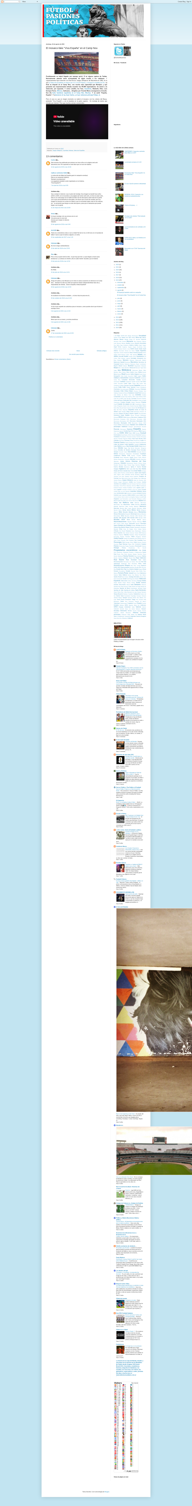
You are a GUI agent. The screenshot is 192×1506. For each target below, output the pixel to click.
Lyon (119, 500)
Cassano (126, 385)
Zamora (138, 616)
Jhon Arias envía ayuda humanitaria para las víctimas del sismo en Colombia (134, 697)
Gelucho (127, 1190)
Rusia (126, 573)
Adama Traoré (117, 337)
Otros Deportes (118, 532)
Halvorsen (126, 457)
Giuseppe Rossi (135, 450)
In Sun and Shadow (122, 907)
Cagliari (139, 376)
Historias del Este (139, 461)
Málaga (116, 502)
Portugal (116, 548)
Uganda (131, 605)
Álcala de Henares (134, 339)
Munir (128, 519)
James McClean (130, 472)
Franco (122, 442)
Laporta (138, 487)
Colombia (138, 395)
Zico (121, 618)
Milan (120, 512)
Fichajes (120, 438)
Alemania (129, 341)
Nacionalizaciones (120, 521)
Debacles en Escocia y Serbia (133, 651)
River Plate (124, 569)
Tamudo (125, 597)
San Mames (135, 575)
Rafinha (144, 556)
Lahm (134, 487)
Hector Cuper (137, 457)
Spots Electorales (140, 590)
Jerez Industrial (126, 474)
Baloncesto (117, 362)
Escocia (116, 429)
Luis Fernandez (124, 498)
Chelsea (131, 389)
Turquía (139, 603)
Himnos (128, 461)
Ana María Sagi (118, 345)
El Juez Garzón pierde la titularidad (135, 183)
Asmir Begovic (122, 354)
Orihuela (116, 531)
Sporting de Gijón (119, 590)
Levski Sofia (117, 491)
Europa (138, 433)
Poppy (127, 546)
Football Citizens (121, 879)
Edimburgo (143, 415)
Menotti (116, 510)
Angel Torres (117, 347)
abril (118, 306)
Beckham (131, 366)
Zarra (115, 618)
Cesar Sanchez (131, 387)
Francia (116, 442)
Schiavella (119, 578)
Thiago (133, 599)
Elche (124, 417)
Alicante (119, 343)
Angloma (124, 347)
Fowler (142, 440)
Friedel (137, 442)
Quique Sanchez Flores (139, 554)
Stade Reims (117, 592)
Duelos (127, 415)
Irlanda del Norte (118, 470)
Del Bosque (141, 407)
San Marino (143, 575)
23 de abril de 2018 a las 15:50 (60, 248)
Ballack (144, 360)
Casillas (121, 385)
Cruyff (115, 404)
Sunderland (127, 595)
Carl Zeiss (143, 381)
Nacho (144, 519)
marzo (119, 309)
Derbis (136, 409)
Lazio (142, 487)
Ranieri (130, 558)
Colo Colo (131, 394)
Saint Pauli (137, 573)
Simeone (143, 584)
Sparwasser (134, 588)
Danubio (136, 406)
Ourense (132, 532)
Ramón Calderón (118, 558)
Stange (139, 592)
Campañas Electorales (128, 379)
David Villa (134, 407)
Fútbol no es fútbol (122, 1329)
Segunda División (134, 578)
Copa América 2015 (141, 396)
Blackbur (116, 372)
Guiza (121, 457)
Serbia (144, 580)
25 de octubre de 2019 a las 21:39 (61, 298)
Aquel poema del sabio (131, 894)
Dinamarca (137, 411)
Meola (120, 510)
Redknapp (124, 563)
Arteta (144, 352)
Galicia (119, 446)
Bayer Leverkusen (141, 364)
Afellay (133, 337)
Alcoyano (116, 341)
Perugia (127, 542)
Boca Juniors (130, 372)
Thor (137, 599)
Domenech (117, 415)
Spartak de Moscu (125, 588)
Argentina (143, 350)
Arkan (131, 352)
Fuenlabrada (142, 442)
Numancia (143, 525)
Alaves (144, 337)
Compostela (117, 396)
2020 (117, 270)
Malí (120, 502)
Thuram (141, 599)
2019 (117, 272)
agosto (119, 290)
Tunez (135, 603)
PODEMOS (138, 544)
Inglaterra (122, 469)
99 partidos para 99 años (123, 1247)
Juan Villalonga (142, 478)
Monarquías (121, 514)
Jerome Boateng (135, 474)
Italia (139, 471)
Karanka (144, 483)
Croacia (143, 402)
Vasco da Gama (130, 608)
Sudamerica (137, 594)
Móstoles (143, 514)
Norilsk (133, 525)
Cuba (115, 406)
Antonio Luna (126, 348)
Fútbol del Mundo (119, 444)
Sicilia (132, 584)
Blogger (107, 1492)
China (126, 391)
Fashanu (143, 435)
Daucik (121, 407)
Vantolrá (122, 608)
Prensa (124, 547)
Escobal (144, 426)
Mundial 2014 (119, 519)
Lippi (125, 493)
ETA (132, 431)
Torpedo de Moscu (140, 601)
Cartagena (116, 385)
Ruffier (141, 571)
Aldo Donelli (122, 341)
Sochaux (126, 586)
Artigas (115, 354)
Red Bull (138, 561)
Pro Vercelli (142, 547)
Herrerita (138, 459)
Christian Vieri (142, 391)
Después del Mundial (131, 741)
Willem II (116, 616)
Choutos (136, 391)
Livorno (144, 493)
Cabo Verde (124, 376)
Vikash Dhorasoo (125, 612)
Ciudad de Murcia (123, 393)
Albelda (126, 339)
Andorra (131, 345)
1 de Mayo (117, 335)
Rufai (137, 571)
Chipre (131, 391)
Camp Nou (117, 379)
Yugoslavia (127, 616)
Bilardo (140, 370)
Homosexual (130, 463)
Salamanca (143, 573)
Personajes (118, 542)
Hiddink (122, 461)
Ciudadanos (131, 393)
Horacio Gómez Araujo (140, 463)
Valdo (133, 607)
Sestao (133, 582)
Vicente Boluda (137, 610)
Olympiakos (137, 527)
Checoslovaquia (124, 389)
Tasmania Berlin (132, 597)
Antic (144, 347)
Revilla (136, 567)
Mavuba (122, 508)
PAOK (133, 536)
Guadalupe (143, 453)
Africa (137, 337)
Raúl (134, 558)
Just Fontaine (137, 482)
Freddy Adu (132, 442)
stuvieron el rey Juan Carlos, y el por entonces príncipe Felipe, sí (77, 95)
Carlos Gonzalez (118, 383)
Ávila (119, 358)
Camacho (131, 377)
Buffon (132, 374)
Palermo (121, 534)
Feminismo (117, 436)
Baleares (132, 360)
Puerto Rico (120, 554)
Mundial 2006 (142, 517)
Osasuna (128, 531)
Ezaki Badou (124, 435)
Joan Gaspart (125, 476)
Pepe (144, 540)
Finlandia (116, 440)
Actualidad (142, 335)
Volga (128, 614)
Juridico (131, 482)
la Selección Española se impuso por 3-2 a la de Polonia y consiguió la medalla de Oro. (77, 82)
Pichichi (144, 542)
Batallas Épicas (121, 863)
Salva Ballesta (123, 575)
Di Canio (141, 409)
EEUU (121, 417)
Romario (116, 571)
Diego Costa (129, 411)
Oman (120, 529)
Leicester (124, 489)
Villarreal (135, 612)
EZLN (129, 435)
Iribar (139, 468)
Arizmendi (126, 352)
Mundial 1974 (142, 515)
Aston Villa (129, 354)
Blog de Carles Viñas (122, 1284)
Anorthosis (139, 347)
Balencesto (138, 360)
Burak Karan (142, 374)
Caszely (131, 385)
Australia (121, 356)
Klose (138, 485)
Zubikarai (130, 618)
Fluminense (137, 440)
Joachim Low (117, 476)
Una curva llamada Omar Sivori (124, 1177)
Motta (122, 515)
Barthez (122, 364)
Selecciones (124, 580)
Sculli (128, 578)
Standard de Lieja (132, 592)
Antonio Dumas (118, 348)
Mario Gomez (129, 506)
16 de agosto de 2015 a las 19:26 (61, 167)
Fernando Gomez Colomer (134, 436)
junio (119, 301)
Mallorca (126, 502)
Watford (140, 614)
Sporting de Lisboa (129, 590)
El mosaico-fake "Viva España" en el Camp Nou (131, 295)
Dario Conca (142, 406)
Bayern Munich (118, 365)
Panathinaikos (142, 534)
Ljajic (120, 495)
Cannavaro (116, 381)
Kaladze (124, 483)
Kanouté (129, 483)
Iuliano (115, 472)
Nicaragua (143, 523)
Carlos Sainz (127, 383)
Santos (141, 576)
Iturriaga (144, 470)
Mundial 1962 (134, 515)
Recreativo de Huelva (129, 561)
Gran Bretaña (132, 452)
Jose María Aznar (123, 478)
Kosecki (116, 487)
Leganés (119, 489)
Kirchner (134, 485)
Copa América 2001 (130, 396)
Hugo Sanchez (136, 465)
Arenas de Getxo (130, 350)
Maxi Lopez (128, 508)
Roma (144, 569)
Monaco (116, 514)
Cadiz (135, 376)
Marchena (121, 506)
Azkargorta (140, 358)
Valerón (144, 607)
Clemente (143, 393)
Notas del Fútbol (121, 681)
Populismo (132, 546)
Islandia (125, 470)
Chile (122, 391)
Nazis (144, 521)
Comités (144, 394)
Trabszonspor (123, 603)
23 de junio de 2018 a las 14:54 (60, 261)
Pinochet (116, 544)
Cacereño (130, 376)
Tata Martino (140, 597)
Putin (125, 554)
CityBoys (116, 393)
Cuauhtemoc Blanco (140, 404)
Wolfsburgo (121, 616)
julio (118, 298)
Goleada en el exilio (130, 1300)
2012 (117, 322)
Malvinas (137, 502)
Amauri (132, 343)
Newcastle (132, 523)
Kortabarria (143, 485)
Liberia (144, 491)
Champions (143, 387)
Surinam (144, 595)
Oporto (144, 529)
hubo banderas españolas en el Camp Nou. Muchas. (71, 93)
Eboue (132, 415)
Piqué (120, 544)
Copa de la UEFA (118, 398)
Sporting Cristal (142, 588)
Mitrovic (136, 512)
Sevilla (138, 582)
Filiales (129, 438)
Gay (127, 446)
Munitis (133, 519)
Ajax (140, 337)
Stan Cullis (124, 592)
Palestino (131, 534)
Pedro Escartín (121, 540)
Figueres (125, 438)
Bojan (136, 372)
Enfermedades (126, 424)
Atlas (144, 354)
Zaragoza (143, 616)
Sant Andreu (125, 576)
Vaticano (138, 608)
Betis (119, 370)
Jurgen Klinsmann (123, 482)
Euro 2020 (132, 433)
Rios (115, 569)
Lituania (134, 493)
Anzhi (132, 349)
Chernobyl (137, 389)
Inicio (78, 351)
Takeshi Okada (118, 597)
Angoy (134, 347)
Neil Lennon (117, 523)
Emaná (115, 424)
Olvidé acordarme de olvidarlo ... (126, 1246)
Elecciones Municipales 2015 (122, 423)
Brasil (123, 374)
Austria (126, 356)
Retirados (132, 567)
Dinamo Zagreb (134, 413)
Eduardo (116, 417)
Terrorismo (128, 599)
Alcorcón (143, 339)
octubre (119, 285)
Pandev (122, 536)
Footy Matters (120, 1257)
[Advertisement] (77, 344)
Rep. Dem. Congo (136, 565)
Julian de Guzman (138, 480)
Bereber (127, 367)
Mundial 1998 (126, 517)
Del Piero (119, 409)
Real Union (142, 559)
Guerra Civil (126, 455)
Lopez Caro (143, 495)
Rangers (125, 558)
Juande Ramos (118, 480)
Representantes (125, 567)
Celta (120, 387)
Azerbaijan (133, 358)
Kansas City (135, 483)
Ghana (140, 446)
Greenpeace (122, 453)
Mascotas (116, 508)
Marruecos (143, 506)
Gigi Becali (131, 448)
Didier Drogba (122, 411)
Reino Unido (142, 563)
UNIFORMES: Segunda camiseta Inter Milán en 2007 (135, 152)
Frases (127, 442)
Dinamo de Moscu (124, 413)
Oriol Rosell (122, 531)
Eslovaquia (123, 429)
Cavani (142, 385)
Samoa (129, 575)
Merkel (129, 510)
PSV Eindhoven (118, 552)
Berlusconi (132, 367)
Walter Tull (134, 614)
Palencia (116, 534)
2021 (117, 267)
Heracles (127, 459)
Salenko (116, 575)
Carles (53, 160)
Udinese (122, 605)
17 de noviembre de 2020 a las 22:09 (62, 333)
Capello (133, 381)
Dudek (122, 415)
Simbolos (137, 584)
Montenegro (134, 514)
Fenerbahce (123, 436)
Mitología (131, 512)
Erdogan (130, 426)
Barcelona (134, 362)
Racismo (131, 556)
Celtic (124, 387)
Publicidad (125, 552)
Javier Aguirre (142, 472)
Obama (116, 527)
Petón (135, 542)
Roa (128, 569)
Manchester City (118, 504)
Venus (53, 213)
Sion (119, 586)
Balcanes (126, 360)
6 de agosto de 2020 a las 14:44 (60, 311)
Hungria (143, 465)
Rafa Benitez (137, 556)
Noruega (138, 525)
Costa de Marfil (142, 400)
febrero (119, 311)
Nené (122, 523)
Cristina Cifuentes (136, 402)
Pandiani (127, 536)
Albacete (116, 339)
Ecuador (137, 415)
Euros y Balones (121, 771)
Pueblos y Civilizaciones (135, 552)
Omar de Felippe (128, 529)
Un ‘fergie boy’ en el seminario (133, 1346)
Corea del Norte (118, 400)
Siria (122, 586)
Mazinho (134, 508)
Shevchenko (122, 584)
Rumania (121, 573)
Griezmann (129, 453)
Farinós (133, 435)
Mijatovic (116, 512)
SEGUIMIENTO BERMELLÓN (125, 892)
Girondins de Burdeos (124, 450)
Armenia (135, 352)
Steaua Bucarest (118, 594)
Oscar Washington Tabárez (138, 531)
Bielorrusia (135, 370)
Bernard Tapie (139, 367)
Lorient (126, 497)
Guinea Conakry (136, 455)
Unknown (54, 243)
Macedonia (135, 500)
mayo (119, 303)
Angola (130, 347)
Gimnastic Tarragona (140, 448)
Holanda (123, 463)
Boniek (144, 372)
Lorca (115, 497)
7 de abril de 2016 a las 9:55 (59, 185)
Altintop (123, 343)
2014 (117, 317)
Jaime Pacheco (122, 472)
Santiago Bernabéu (134, 576)
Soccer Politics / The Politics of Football (128, 787)
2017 (117, 275)
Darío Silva (116, 407)
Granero (144, 451)
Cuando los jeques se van (126, 404)
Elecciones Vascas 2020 (139, 423)
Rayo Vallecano (141, 558)
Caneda (144, 379)
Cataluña (137, 385)
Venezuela (123, 610)
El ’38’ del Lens (120, 730)
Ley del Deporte (125, 491)
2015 (117, 280)
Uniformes (143, 605)
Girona (115, 450)
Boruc (115, 374)
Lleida (129, 495)
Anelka (136, 345)
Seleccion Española (79, 150)
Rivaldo (118, 569)
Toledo (122, 601)
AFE (130, 337)
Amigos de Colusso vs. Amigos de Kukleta (129, 1203)
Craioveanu (117, 402)
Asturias (135, 354)
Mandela (137, 504)
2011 (117, 325)
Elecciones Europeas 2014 (121, 419)
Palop (136, 534)
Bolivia (140, 372)
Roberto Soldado (133, 569)
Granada (139, 451)
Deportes (125, 409)
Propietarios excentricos (125, 550)
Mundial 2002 (134, 517)
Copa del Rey (127, 398)
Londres (133, 495)
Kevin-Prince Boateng (125, 485)
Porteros (144, 546)
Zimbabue (124, 618)
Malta (131, 502)
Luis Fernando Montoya (135, 498)
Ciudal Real (138, 393)
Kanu (139, 483)
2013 (117, 320)
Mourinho (127, 515)
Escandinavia (137, 426)
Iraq (137, 468)
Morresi (139, 514)
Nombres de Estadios (124, 525)
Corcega (133, 398)
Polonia (116, 546)
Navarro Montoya (137, 521)
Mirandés (125, 512)
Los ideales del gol (122, 1270)
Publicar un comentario (56, 337)
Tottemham (117, 603)
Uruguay (121, 607)
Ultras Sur (137, 605)
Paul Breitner (138, 538)
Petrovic (139, 542)
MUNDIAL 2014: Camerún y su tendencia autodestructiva (134, 195)
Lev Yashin (138, 489)
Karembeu (116, 485)
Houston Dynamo (118, 465)
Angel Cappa (142, 345)
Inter (128, 468)
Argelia (137, 350)
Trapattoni (130, 603)
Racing (125, 556)
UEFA (126, 605)
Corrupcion (135, 400)
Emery (120, 424)
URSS (116, 607)
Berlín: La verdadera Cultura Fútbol (125, 802)
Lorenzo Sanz (120, 497)
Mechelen (139, 508)
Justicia (144, 482)
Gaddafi (137, 444)
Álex (52, 254)
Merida (124, 510)
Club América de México (121, 394)
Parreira (144, 536)
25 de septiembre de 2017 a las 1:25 (62, 237)
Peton (131, 542)
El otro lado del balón (122, 740)
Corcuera (138, 398)
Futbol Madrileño (129, 444)
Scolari (124, 578)
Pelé (127, 540)
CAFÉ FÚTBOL (120, 649)
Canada (138, 379)
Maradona (143, 504)
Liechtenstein (120, 493)
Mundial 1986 (117, 517)
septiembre (120, 287)
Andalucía (126, 345)
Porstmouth (138, 546)
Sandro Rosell (117, 576)
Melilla (144, 508)
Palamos (144, 532)
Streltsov (125, 594)
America (137, 343)
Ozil (140, 532)
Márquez (136, 506)
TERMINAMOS (129, 1205)
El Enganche (120, 800)
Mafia (144, 500)
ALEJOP (53, 230)
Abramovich (135, 335)
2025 (117, 264)
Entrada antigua (102, 351)
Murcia (139, 519)
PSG (140, 550)
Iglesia (132, 466)
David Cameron (127, 407)
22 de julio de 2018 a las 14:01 (60, 272)
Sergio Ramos (126, 582)
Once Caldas (137, 529)
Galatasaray (142, 444)
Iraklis (131, 468)
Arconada (121, 350)
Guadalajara (136, 453)
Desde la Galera (121, 813)
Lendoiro (129, 489)
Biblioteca (126, 370)
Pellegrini (131, 540)
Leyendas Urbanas (68, 150)
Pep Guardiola (138, 540)
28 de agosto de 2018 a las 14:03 (61, 287)
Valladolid (116, 608)
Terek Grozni (120, 599)
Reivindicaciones (119, 565)
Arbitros (116, 350)
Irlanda (144, 469)
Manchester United (128, 504)
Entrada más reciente (53, 351)
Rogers (140, 569)
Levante (144, 489)
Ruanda (133, 571)
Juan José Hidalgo (133, 478)
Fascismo (138, 435)
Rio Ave (144, 567)
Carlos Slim (135, 383)
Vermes (130, 610)
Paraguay (138, 536)
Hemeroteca (121, 459)
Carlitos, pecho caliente (122, 1236)
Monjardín (127, 514)
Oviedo (136, 532)
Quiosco (130, 554)
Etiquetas (135, 431)
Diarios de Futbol (121, 728)
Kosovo (120, 487)
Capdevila (128, 381)
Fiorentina (121, 440)
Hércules (132, 459)
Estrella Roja (127, 431)
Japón (136, 472)
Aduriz (123, 337)
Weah (144, 614)
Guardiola (87, 89)
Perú (123, 542)
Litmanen (129, 493)
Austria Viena (132, 356)
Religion (127, 565)
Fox (145, 440)
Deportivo (131, 409)
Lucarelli (141, 497)
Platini (129, 544)
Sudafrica (130, 594)
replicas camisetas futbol (59, 173)
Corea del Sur (127, 400)
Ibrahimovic (127, 466)
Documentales (142, 413)
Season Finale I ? (130, 1331)
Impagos (116, 468)
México (134, 510)
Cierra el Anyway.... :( (131, 205)
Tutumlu (144, 603)
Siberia (128, 584)
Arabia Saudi (142, 348)
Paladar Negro (120, 666)
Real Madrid (119, 560)
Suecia (118, 595)
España (137, 429)
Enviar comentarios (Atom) (63, 359)
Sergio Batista (118, 582)
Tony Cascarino (129, 601)
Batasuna (132, 364)
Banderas (127, 362)
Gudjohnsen (117, 455)
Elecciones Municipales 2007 (121, 421)
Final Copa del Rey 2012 (139, 438)
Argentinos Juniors (119, 352)
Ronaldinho (122, 571)
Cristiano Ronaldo (125, 402)
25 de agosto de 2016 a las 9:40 (60, 224)
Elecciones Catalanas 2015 (138, 417)
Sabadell (131, 573)
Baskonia (127, 364)
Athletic (140, 354)
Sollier (130, 586)
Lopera (137, 495)
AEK (127, 337)
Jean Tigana (117, 474)
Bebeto (125, 365)
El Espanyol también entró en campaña (129, 292)
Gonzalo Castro (123, 451)
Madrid (141, 500)
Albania (121, 339)
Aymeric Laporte (125, 358)
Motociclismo (117, 515)
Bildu (144, 370)
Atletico (116, 356)
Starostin (143, 592)
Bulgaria (137, 374)
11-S (125, 335)
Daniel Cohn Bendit (128, 406)
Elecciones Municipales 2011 (138, 421)
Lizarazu (116, 495)
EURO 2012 (124, 433)
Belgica (116, 367)
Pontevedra (122, 546)
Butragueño (117, 376)
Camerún (137, 378)
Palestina (126, 534)
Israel (136, 471)
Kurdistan (129, 487)
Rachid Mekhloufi (118, 556)
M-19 (122, 500)
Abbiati (129, 335)
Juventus (116, 483)
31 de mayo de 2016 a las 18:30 (60, 207)
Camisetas (143, 377)
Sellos (129, 580)
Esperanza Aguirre (118, 431)
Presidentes (132, 547)
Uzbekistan (127, 607)
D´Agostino (120, 406)
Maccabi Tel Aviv (128, 500)
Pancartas (116, 536)
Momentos (142, 512)
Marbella (116, 506)
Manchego (143, 502)
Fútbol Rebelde (121, 694)
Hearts (131, 457)
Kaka (120, 483)
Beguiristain (138, 365)
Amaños (128, 343)
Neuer (126, 523)
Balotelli (122, 362)
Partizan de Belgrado (129, 538)
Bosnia (119, 374)
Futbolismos (120, 1344)
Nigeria (116, 525)
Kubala (125, 487)
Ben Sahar (121, 367)
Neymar (138, 523)
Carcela (138, 381)
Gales (115, 446)
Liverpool (139, 493)
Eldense (129, 417)
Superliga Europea (136, 595)
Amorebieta (143, 343)
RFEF (140, 567)
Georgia (131, 446)
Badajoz (119, 360)
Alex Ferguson (138, 341)
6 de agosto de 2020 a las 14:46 (60, 322)
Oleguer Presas (129, 527)
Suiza (122, 595)
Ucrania (116, 605)
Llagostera (124, 495)
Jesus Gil (143, 474)
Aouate (136, 348)
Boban (124, 372)
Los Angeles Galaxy (134, 497)
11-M (122, 335)
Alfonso (59, 91)
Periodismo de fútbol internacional (127, 712)
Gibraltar (120, 448)
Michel (138, 510)
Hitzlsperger (117, 463)
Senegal (139, 580)
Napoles (129, 521)
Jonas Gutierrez (134, 476)
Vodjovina (123, 614)
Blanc (120, 372)
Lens (133, 489)
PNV (133, 544)
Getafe (136, 446)
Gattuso (124, 446)
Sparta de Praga (136, 586)
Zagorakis (133, 616)
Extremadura (117, 435)
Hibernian (116, 461)
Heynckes (143, 459)
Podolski (143, 544)
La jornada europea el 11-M (133, 162)
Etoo (140, 431)
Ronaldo (128, 571)
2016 (117, 277)
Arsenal (140, 352)
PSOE (144, 550)
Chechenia (117, 389)
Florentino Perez (128, 440)
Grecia (116, 453)
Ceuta (137, 387)
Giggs (125, 448)
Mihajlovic (143, 510)
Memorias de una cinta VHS (125, 754)
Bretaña (128, 374)
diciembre (120, 282)
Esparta (144, 429)
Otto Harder (126, 532)
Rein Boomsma (132, 563)
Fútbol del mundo (121, 1298)
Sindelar (116, 586)
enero (119, 314)
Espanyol (130, 429)
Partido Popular (118, 538)
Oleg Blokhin (121, 527)
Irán (134, 468)
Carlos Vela (143, 383)
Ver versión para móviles (76, 354)
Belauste (143, 365)
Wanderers (119, 1125)
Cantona (122, 381)
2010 (117, 327)
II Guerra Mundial (140, 466)
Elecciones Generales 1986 (138, 419)
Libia (115, 493)
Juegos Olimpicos (57, 150)
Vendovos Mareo (121, 846)
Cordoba (144, 398)
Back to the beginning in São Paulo (125, 1114)
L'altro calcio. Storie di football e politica (128, 830)
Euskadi (143, 433)
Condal (122, 396)
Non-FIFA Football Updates (124, 1313)
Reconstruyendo (118, 561)
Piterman (125, 544)
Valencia (138, 607)
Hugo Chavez (127, 465)
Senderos (134, 580)
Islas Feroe (131, 470)
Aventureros (140, 356)
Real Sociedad (131, 560)
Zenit (118, 618)
